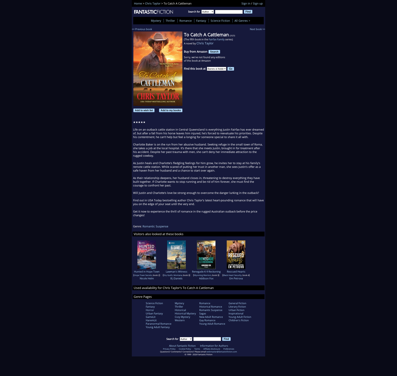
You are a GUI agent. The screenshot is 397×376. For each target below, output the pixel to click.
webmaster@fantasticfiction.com (221, 351)
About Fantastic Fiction (182, 345)
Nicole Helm (147, 278)
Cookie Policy (185, 348)
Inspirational (236, 313)
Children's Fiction (239, 320)
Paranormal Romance (158, 323)
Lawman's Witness (176, 271)
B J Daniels (176, 278)
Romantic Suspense (155, 226)
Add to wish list (144, 110)
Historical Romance (210, 306)
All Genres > (243, 20)
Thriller (170, 20)
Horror (150, 310)
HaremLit (151, 320)
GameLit (151, 317)
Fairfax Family (217, 39)
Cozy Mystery (182, 317)
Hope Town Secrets (143, 275)
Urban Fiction (236, 310)
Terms (197, 348)
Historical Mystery (185, 313)
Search (214, 51)
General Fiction (237, 303)
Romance (185, 20)
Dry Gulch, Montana (173, 275)
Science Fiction (220, 20)
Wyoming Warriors (202, 275)
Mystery (156, 20)
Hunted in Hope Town (147, 271)
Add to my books (171, 110)
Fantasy (201, 20)
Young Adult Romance (212, 323)
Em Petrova (236, 278)
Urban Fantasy (154, 313)
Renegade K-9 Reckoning (206, 271)
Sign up (258, 3)
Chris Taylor (205, 43)
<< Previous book (142, 29)
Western (180, 320)
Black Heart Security (232, 275)
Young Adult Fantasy (158, 327)
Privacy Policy (169, 348)
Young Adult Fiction (240, 317)
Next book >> (257, 29)
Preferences (228, 348)
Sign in (245, 3)
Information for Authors (214, 345)
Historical (180, 310)
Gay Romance (207, 320)
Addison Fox (206, 278)
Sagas (202, 313)
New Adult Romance (211, 317)
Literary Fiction (237, 306)
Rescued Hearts (236, 271)
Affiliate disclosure (211, 348)
